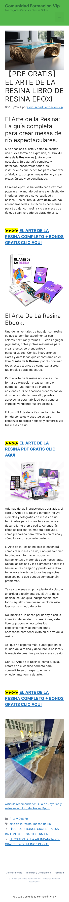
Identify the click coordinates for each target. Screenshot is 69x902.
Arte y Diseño (19, 818)
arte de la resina (21, 824)
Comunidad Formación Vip (32, 5)
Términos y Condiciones (38, 872)
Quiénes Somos (14, 872)
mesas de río (42, 824)
